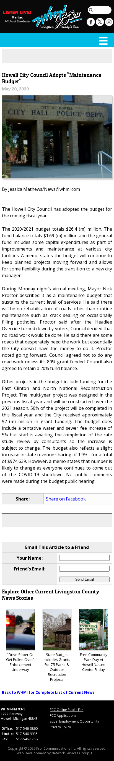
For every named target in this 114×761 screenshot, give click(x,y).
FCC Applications (63, 715)
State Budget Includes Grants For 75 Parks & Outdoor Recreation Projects (57, 667)
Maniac (17, 17)
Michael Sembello (17, 21)
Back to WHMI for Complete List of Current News (48, 692)
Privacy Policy (60, 727)
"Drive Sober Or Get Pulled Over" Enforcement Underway (20, 662)
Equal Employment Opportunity (74, 721)
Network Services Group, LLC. (74, 753)
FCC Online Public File (66, 709)
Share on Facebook (66, 499)
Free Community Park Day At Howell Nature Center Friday (93, 662)
